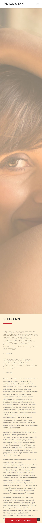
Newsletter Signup (23, 520)
